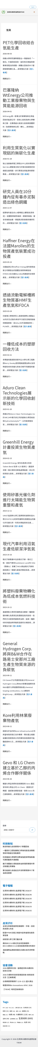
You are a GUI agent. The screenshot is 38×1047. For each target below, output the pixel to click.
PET (5, 1007)
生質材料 (26, 1018)
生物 (6, 1018)
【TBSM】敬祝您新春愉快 (13, 989)
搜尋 (4, 825)
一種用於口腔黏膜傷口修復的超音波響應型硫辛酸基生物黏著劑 (19, 851)
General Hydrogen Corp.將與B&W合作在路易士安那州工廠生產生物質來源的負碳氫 (19, 656)
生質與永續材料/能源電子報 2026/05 (17, 898)
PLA (11, 1007)
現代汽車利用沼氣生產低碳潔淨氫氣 (19, 546)
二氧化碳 (18, 1007)
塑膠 (12, 1011)
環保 (31, 1015)
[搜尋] (32, 829)
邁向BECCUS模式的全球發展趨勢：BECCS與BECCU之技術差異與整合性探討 (19, 944)
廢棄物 (25, 1011)
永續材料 (22, 1014)
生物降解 (14, 1019)
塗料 (18, 1011)
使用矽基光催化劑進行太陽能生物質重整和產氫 (19, 499)
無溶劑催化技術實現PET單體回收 (16, 846)
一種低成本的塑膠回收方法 (19, 346)
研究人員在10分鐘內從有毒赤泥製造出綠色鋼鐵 (19, 196)
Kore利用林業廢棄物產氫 (17, 717)
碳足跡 (6, 1022)
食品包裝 (6, 1026)
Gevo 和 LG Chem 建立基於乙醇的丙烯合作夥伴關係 (19, 768)
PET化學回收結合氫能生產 (18, 44)
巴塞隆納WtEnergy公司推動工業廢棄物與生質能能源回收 (19, 97)
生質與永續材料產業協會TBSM (15, 12)
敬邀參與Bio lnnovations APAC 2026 (17, 985)
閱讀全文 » (7, 78)
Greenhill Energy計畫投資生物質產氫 (19, 447)
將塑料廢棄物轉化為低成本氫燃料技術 (19, 596)
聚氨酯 (20, 1022)
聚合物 (13, 1022)
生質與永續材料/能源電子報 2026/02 (17, 910)
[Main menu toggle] (34, 12)
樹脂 (5, 1015)
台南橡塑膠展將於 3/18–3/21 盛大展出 (18, 981)
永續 (12, 1014)
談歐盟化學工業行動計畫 (12, 939)
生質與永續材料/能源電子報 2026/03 (17, 906)
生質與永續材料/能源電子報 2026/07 (17, 890)
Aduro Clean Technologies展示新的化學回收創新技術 (19, 395)
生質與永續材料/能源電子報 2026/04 (17, 902)
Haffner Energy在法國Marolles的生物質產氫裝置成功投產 (19, 248)
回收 (6, 1011)
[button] (33, 7)
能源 (27, 1022)
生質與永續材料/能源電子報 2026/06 (17, 894)
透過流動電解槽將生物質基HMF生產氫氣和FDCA (19, 300)
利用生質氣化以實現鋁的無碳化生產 (19, 150)
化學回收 (27, 1007)
